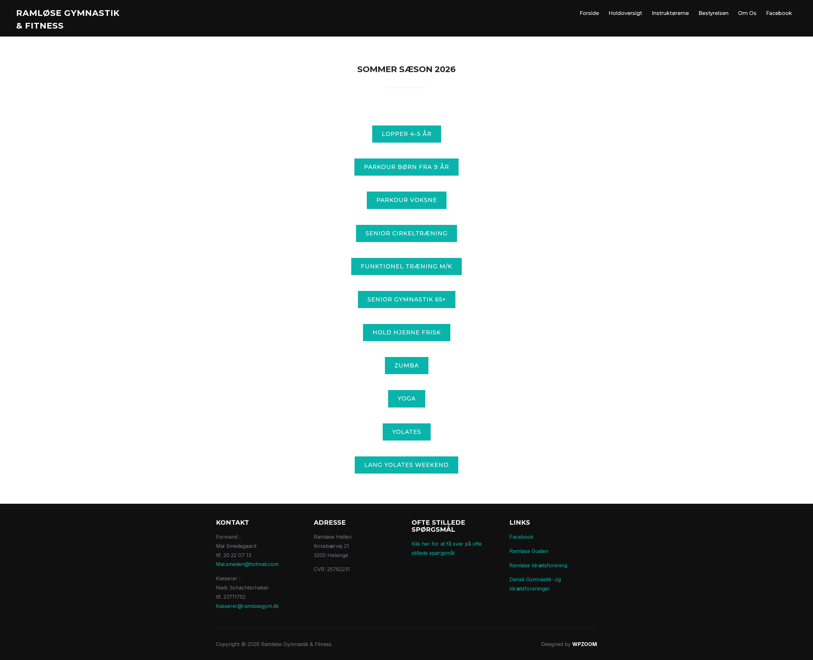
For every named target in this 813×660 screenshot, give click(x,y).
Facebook (779, 13)
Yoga (407, 398)
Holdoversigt (625, 13)
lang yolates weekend (406, 464)
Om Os (747, 13)
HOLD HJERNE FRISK (407, 332)
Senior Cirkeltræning (406, 233)
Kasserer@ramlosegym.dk (247, 606)
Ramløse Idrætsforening (538, 565)
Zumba (406, 365)
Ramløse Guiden (528, 551)
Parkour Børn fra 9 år (406, 167)
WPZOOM (584, 644)
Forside (589, 13)
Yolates (406, 431)
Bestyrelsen (713, 13)
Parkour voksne (406, 200)
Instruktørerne (670, 13)
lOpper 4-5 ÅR (407, 134)
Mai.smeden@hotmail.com (247, 564)
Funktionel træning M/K (406, 266)
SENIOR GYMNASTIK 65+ (406, 299)
